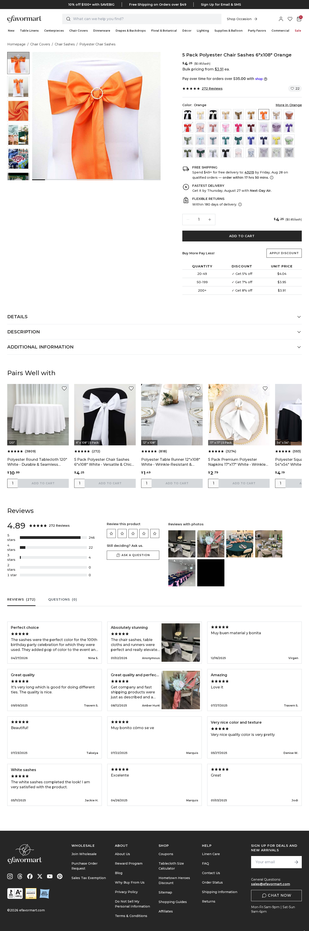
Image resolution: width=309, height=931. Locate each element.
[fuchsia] (238, 127)
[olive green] (187, 152)
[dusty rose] (213, 127)
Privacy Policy (126, 892)
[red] (187, 127)
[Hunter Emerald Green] (200, 152)
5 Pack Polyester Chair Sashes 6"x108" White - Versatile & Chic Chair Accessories (102, 462)
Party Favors (257, 30)
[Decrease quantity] (188, 219)
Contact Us (211, 873)
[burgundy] (251, 127)
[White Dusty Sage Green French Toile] (276, 152)
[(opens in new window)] (15, 893)
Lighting (203, 30)
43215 (249, 172)
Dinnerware (101, 30)
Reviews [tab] (21, 599)
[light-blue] (200, 139)
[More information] (271, 177)
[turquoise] (225, 139)
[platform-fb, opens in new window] (30, 876)
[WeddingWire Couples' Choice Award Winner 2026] (31, 893)
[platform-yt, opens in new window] (49, 876)
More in (289, 105)
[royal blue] (251, 139)
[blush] (200, 127)
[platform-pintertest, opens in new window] (59, 876)
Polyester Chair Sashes (97, 44)
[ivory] (213, 114)
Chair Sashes (65, 44)
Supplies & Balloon (228, 30)
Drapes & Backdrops (131, 30)
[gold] (251, 114)
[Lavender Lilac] (263, 127)
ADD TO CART (242, 236)
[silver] (213, 152)
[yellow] (276, 139)
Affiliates (166, 911)
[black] (225, 152)
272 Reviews (212, 89)
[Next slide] (18, 176)
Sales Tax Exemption (88, 878)
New (11, 30)
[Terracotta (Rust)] (289, 114)
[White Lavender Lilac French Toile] (263, 152)
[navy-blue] (263, 139)
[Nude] (276, 114)
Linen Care (211, 854)
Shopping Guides (173, 902)
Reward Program (129, 863)
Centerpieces (54, 30)
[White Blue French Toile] (251, 152)
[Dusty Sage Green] (187, 139)
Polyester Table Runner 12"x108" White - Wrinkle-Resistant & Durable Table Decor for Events (170, 462)
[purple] (289, 127)
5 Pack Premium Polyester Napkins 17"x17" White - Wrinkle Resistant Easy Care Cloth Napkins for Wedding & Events (237, 462)
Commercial (280, 30)
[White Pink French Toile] (238, 152)
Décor (186, 30)
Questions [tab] (62, 599)
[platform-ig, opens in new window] (10, 876)
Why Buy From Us (130, 882)
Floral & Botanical (164, 30)
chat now (279, 895)
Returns (208, 901)
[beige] (200, 114)
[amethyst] (276, 127)
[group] (18, 63)
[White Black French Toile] (289, 152)
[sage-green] (289, 139)
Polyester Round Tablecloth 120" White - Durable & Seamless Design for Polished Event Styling (37, 462)
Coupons (166, 854)
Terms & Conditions (131, 916)
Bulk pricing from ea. (206, 69)
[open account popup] (281, 19)
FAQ (205, 863)
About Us (122, 854)
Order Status (212, 882)
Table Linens (29, 30)
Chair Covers (78, 30)
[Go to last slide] (18, 55)
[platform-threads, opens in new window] (20, 876)
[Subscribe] (296, 862)
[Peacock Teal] (238, 139)
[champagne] (225, 114)
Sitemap (165, 892)
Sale (298, 30)
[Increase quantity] (209, 219)
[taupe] (238, 114)
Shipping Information (219, 892)
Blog (118, 873)
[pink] (225, 127)
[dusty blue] (213, 139)
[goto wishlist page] (290, 19)
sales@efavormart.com (270, 884)
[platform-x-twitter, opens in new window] (40, 876)
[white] (187, 114)
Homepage (16, 44)
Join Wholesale (84, 854)
